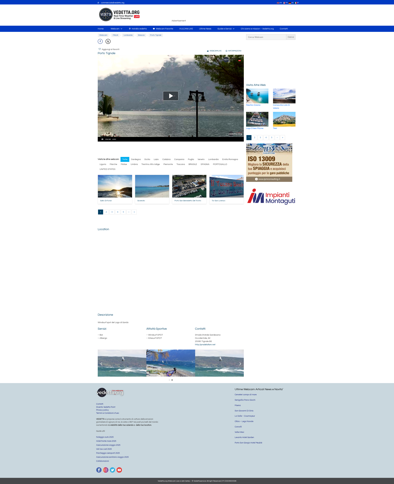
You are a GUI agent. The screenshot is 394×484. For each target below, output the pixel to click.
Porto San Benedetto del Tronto (188, 201)
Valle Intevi (239, 432)
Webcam (115, 29)
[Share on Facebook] (100, 41)
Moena (238, 405)
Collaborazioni (102, 461)
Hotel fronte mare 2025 (106, 441)
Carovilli (238, 427)
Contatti (284, 29)
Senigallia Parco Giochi (245, 400)
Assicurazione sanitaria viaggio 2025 (112, 457)
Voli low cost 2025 (104, 449)
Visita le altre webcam (108, 159)
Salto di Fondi (105, 201)
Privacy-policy (102, 410)
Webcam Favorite (164, 29)
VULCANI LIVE (186, 29)
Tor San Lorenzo (218, 201)
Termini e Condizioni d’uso (107, 413)
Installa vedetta (139, 29)
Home (101, 29)
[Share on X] (108, 41)
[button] (101, 364)
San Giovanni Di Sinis (244, 411)
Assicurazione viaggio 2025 (108, 445)
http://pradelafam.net (205, 345)
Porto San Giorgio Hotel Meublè (248, 443)
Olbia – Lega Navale (244, 421)
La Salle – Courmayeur (245, 416)
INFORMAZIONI (234, 51)
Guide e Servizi (224, 29)
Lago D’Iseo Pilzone (254, 128)
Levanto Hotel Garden (244, 437)
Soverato (141, 201)
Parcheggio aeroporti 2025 (108, 453)
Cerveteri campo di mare (246, 395)
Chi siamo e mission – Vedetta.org (257, 29)
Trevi (275, 128)
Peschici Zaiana (253, 105)
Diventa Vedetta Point (105, 407)
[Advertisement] (242, 14)
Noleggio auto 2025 (105, 437)
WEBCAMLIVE (215, 51)
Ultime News (205, 29)
